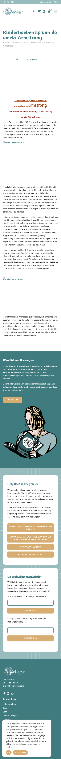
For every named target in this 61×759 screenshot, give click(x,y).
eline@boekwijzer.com (13, 685)
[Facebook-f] (4, 2)
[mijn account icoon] (44, 11)
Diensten (7, 719)
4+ (22, 42)
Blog (5, 711)
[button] (56, 11)
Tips (5, 708)
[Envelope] (12, 2)
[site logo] (13, 11)
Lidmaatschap (9, 704)
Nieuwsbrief (45, 2)
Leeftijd (15, 42)
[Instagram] (8, 2)
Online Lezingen (10, 715)
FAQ (56, 2)
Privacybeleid (20, 752)
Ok (8, 752)
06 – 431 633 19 (10, 682)
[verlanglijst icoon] (39, 11)
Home (6, 42)
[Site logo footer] (14, 671)
